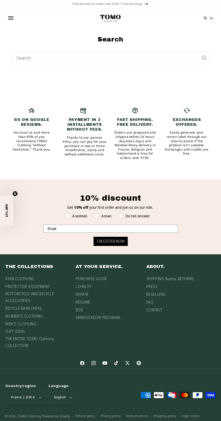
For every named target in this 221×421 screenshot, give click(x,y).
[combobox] (110, 58)
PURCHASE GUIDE (91, 278)
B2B (79, 309)
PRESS (152, 286)
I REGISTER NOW (111, 241)
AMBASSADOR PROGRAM (98, 317)
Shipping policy (164, 416)
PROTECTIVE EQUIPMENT (27, 286)
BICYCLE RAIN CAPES (23, 308)
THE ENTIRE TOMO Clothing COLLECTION (29, 342)
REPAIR (82, 294)
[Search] (204, 58)
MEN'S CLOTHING (20, 323)
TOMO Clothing (29, 416)
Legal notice (190, 416)
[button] (6, 210)
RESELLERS (156, 294)
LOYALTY (83, 286)
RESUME (83, 302)
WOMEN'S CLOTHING (24, 316)
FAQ (150, 302)
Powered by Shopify (56, 416)
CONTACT (154, 309)
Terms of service (137, 416)
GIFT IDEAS (15, 331)
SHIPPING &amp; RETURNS (170, 278)
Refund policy (85, 416)
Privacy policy (111, 416)
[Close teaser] (15, 193)
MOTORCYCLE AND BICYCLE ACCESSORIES (29, 297)
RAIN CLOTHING (19, 278)
